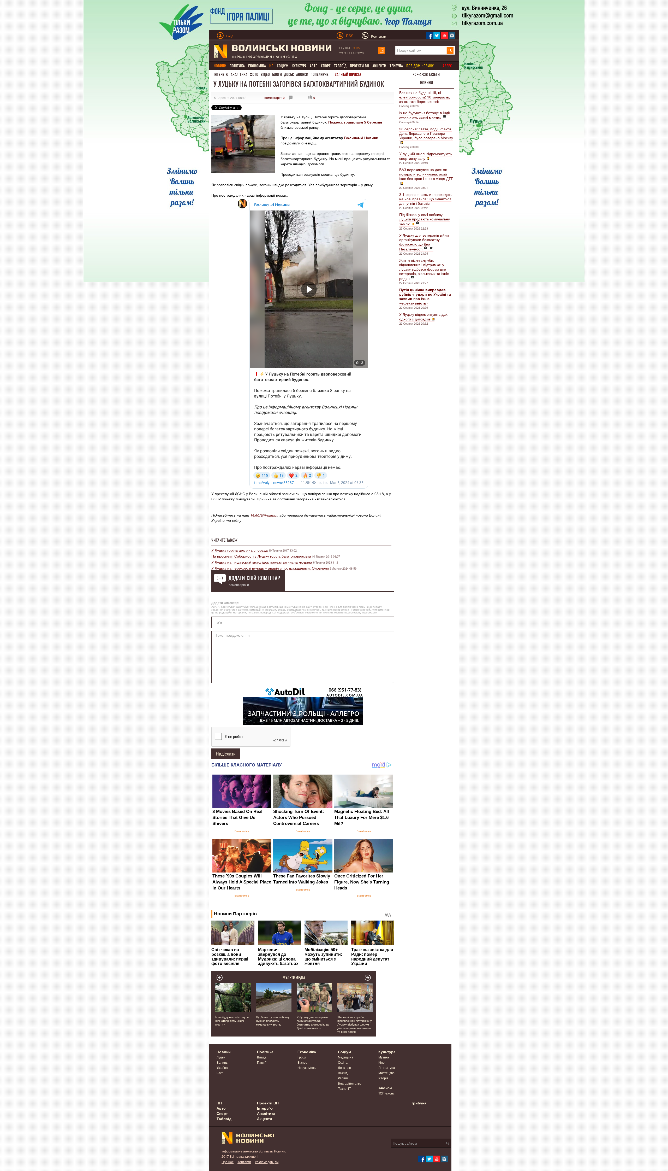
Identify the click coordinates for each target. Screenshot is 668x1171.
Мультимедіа (294, 978)
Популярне (320, 74)
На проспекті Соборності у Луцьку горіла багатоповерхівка (261, 556)
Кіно (381, 1062)
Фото (254, 74)
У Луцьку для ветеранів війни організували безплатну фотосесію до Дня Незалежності (424, 241)
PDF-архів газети (426, 74)
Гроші (301, 1057)
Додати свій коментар (254, 578)
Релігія (343, 1078)
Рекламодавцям (266, 1162)
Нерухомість (306, 1067)
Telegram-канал (263, 515)
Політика (237, 66)
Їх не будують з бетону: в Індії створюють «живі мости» (424, 115)
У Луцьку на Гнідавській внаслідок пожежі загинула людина (262, 562)
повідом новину (420, 66)
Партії (261, 1062)
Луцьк (221, 1057)
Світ (220, 1072)
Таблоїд (340, 66)
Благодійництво (349, 1083)
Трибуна (396, 66)
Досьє (289, 74)
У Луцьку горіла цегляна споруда (239, 550)
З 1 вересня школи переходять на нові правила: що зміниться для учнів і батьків (425, 199)
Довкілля (344, 1067)
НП (219, 1102)
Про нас (228, 1162)
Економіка (257, 66)
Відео (265, 74)
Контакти (244, 1162)
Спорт (326, 66)
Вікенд (343, 1072)
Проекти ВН (359, 66)
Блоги (277, 74)
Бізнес (302, 1062)
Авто (314, 66)
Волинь (222, 1062)
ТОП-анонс (386, 1093)
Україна (222, 1067)
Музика (383, 1057)
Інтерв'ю (221, 74)
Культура (299, 66)
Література (386, 1067)
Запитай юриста (348, 74)
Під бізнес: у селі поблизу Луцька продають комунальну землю (424, 219)
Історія (383, 1078)
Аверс (447, 66)
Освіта (343, 1062)
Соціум (282, 66)
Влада (261, 1057)
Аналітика (239, 74)
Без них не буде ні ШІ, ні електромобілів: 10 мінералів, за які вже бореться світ (424, 97)
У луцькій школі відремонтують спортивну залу (425, 156)
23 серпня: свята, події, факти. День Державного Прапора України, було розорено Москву (426, 133)
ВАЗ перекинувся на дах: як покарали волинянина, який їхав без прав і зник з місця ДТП (426, 174)
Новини (426, 83)
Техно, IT (344, 1088)
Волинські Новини (361, 137)
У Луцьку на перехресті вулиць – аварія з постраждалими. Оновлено (270, 568)
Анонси (302, 74)
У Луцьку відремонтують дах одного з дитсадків (423, 316)
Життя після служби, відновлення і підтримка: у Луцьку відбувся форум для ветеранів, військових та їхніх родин (424, 269)
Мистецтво (386, 1072)
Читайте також (224, 540)
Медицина (345, 1057)
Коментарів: (274, 97)
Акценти (379, 66)
